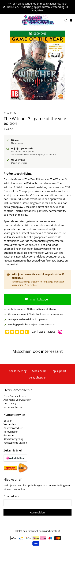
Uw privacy (9, 403)
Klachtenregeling (13, 439)
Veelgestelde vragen (15, 442)
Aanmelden (37, 512)
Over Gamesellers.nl (15, 396)
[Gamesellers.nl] (37, 20)
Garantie (8, 435)
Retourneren (10, 431)
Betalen (7, 420)
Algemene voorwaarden (17, 399)
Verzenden (9, 424)
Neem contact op (13, 407)
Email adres (11, 496)
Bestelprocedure (13, 428)
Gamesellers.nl (30, 531)
